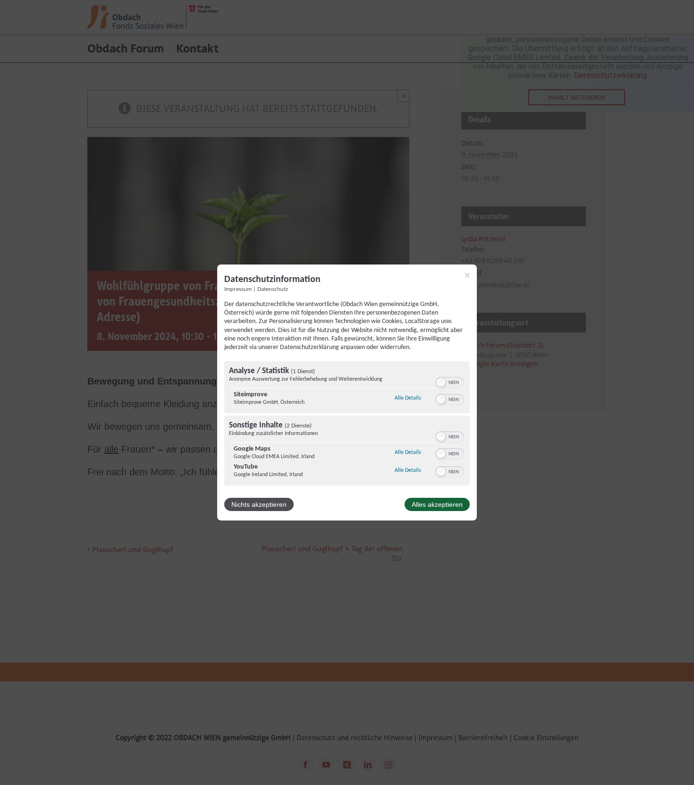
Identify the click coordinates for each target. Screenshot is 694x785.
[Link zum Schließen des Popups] (467, 275)
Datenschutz (272, 289)
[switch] (449, 381)
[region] (347, 424)
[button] (441, 382)
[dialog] (347, 392)
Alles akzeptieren (437, 504)
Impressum (238, 289)
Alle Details (408, 398)
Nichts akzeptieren (259, 504)
